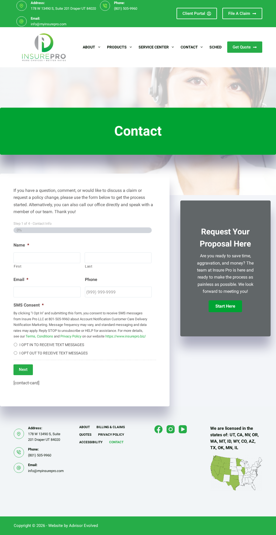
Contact (189, 47)
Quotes (85, 435)
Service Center (154, 47)
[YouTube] (183, 429)
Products (117, 47)
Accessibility (90, 442)
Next (23, 369)
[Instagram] (171, 429)
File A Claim (239, 13)
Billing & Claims (110, 427)
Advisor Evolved (83, 525)
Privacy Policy (70, 336)
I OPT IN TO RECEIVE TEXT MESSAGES (51, 345)
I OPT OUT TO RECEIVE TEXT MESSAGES (53, 353)
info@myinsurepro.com (48, 24)
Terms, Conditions (39, 336)
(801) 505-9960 (125, 8)
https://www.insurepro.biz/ (125, 336)
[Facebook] (158, 429)
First (17, 266)
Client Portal (193, 13)
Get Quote (242, 47)
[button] (225, 306)
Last (88, 266)
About (89, 47)
